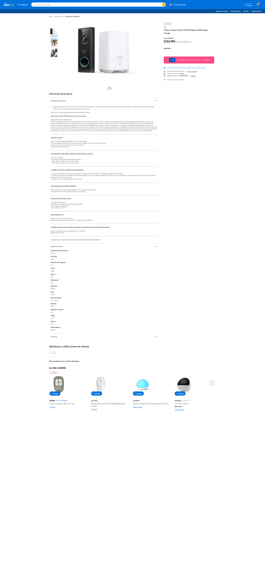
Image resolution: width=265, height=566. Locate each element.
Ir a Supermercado (179, 4)
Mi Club (246, 11)
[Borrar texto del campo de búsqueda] (160, 4)
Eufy (165, 27)
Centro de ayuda (256, 11)
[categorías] (163, 4)
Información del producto (60, 93)
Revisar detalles (192, 71)
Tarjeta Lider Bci (236, 11)
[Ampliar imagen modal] (109, 88)
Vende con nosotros (222, 11)
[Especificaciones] (156, 246)
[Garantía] (156, 336)
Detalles (182, 74)
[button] (248, 4)
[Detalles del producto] (156, 100)
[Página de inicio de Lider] (9, 4)
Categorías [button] (24, 4)
